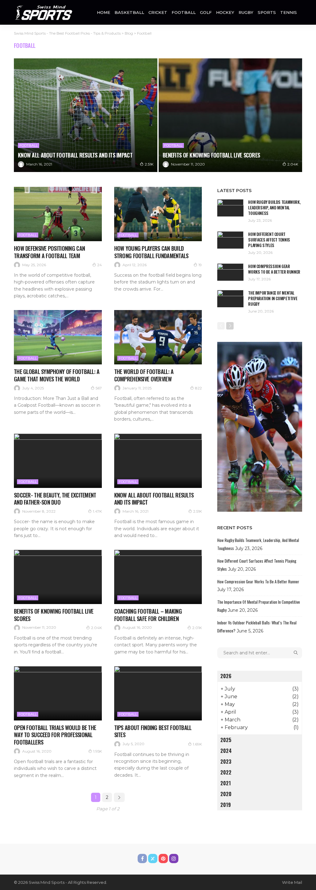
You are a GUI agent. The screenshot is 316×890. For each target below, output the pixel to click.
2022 (225, 772)
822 (198, 388)
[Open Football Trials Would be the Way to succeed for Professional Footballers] (58, 693)
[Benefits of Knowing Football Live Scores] (230, 115)
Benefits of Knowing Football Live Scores (211, 155)
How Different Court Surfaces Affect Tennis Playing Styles (269, 239)
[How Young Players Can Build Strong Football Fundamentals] (158, 214)
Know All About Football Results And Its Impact (75, 155)
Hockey (225, 12)
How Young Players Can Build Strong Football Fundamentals (151, 251)
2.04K (292, 164)
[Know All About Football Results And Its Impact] (85, 115)
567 (99, 388)
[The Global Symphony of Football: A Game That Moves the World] (58, 337)
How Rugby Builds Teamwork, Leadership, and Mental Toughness (274, 207)
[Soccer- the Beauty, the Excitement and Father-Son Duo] (58, 461)
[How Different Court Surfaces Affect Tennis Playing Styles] (230, 239)
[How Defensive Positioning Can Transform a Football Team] (58, 214)
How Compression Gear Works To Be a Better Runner (274, 269)
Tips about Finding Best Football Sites (153, 731)
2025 (225, 740)
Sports (267, 12)
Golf (206, 12)
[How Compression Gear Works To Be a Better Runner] (230, 271)
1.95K (97, 751)
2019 (225, 804)
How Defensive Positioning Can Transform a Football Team (49, 251)
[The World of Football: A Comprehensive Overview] (158, 337)
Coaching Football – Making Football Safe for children (148, 614)
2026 (225, 676)
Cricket (157, 12)
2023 (225, 761)
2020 (225, 794)
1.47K (97, 511)
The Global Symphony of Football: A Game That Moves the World (57, 375)
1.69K (197, 744)
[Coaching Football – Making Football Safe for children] (158, 577)
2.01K (197, 627)
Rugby (246, 12)
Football (184, 12)
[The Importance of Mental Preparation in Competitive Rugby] (230, 298)
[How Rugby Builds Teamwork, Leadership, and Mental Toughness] (230, 207)
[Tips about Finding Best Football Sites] (158, 693)
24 (99, 264)
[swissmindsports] (43, 12)
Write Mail (292, 882)
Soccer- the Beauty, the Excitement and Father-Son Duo (55, 498)
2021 (225, 783)
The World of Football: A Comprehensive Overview (144, 375)
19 (200, 264)
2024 (226, 750)
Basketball (129, 12)
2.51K (149, 164)
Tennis (288, 12)
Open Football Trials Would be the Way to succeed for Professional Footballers (55, 735)
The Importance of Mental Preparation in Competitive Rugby (272, 298)
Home (103, 12)
